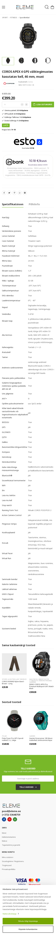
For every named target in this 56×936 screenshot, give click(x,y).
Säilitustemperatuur (10, 290)
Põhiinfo (34, 204)
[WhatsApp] (20, 193)
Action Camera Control (11, 515)
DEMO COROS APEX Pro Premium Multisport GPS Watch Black (41, 686)
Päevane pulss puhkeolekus (13, 378)
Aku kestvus (7, 335)
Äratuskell (6, 352)
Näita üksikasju (9, 913)
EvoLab (5, 543)
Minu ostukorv (7, 857)
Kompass (6, 452)
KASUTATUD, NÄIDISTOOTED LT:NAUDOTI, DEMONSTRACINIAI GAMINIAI (40, 680)
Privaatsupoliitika (8, 869)
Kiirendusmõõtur (9, 462)
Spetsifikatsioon (12, 204)
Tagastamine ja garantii (11, 845)
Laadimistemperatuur (11, 300)
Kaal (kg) (5, 217)
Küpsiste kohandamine (28, 929)
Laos (5, 125)
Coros (30, 82)
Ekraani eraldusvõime (11, 275)
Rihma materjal (8, 251)
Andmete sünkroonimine (12, 367)
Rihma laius (7, 261)
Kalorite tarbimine (9, 584)
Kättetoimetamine (9, 837)
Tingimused (6, 865)
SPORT (5, 17)
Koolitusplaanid (8, 532)
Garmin (32, 736)
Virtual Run (6, 558)
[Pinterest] (14, 193)
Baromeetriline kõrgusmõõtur (14, 447)
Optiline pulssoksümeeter (13, 403)
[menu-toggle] (3, 7)
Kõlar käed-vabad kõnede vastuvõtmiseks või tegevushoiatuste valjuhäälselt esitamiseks (15, 413)
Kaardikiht (6, 607)
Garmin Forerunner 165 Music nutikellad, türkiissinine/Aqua (40, 739)
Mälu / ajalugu (8, 280)
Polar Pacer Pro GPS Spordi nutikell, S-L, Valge (12, 739)
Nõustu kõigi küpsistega (28, 921)
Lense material (8, 236)
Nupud (5, 307)
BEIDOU (5, 422)
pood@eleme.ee (11, 811)
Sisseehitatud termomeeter (14, 480)
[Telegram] (25, 193)
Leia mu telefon (8, 495)
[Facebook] (4, 193)
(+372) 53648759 (11, 814)
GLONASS (6, 432)
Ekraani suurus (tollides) (12, 270)
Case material (8, 241)
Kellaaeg (5, 226)
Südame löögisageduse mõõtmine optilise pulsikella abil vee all (14, 386)
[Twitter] (9, 193)
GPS (3, 427)
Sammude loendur (9, 579)
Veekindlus (6, 314)
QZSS (4, 437)
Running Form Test (10, 510)
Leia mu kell (7, 500)
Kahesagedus (7, 347)
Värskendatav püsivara (11, 231)
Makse (4, 841)
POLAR (4, 736)
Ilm (3, 490)
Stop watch (7, 505)
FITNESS (13, 17)
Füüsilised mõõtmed (10, 256)
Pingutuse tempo (9, 524)
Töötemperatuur (9, 285)
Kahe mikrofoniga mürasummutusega (10, 469)
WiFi (3, 485)
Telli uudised (26, 787)
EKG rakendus (8, 295)
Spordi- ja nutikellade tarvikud (14, 679)
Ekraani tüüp (7, 321)
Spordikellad (24, 17)
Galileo (5, 442)
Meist (4, 833)
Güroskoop (6, 457)
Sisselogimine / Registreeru (13, 861)
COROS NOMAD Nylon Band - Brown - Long (13, 682)
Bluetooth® (7, 475)
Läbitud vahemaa (9, 589)
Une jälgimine (7, 393)
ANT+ (4, 398)
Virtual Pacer (7, 553)
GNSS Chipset (8, 594)
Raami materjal (8, 246)
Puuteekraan (7, 265)
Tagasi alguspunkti (10, 616)
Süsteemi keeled (9, 628)
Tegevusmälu (7, 599)
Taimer (5, 357)
